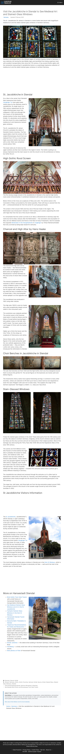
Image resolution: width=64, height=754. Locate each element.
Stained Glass (49, 682)
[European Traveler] (6, 2)
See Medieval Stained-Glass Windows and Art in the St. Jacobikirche (16, 607)
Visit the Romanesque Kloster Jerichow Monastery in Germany (21, 685)
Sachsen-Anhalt (33, 682)
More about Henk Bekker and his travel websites (17, 701)
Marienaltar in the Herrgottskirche (22, 222)
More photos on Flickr (14, 650)
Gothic (16, 682)
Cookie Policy (35, 750)
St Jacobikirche (11, 516)
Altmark (7, 682)
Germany (6, 17)
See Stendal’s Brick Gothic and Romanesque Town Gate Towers (21, 687)
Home (8, 706)
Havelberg (10, 646)
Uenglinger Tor (7, 102)
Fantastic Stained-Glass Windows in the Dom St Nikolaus (14, 613)
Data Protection (17, 750)
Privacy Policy (26, 750)
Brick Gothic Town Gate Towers (17, 597)
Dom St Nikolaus (50, 562)
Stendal (14, 683)
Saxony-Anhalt (14, 680)
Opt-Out (42, 750)
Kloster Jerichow (12, 642)
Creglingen (37, 222)
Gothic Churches (23, 682)
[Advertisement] (32, 81)
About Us (48, 750)
